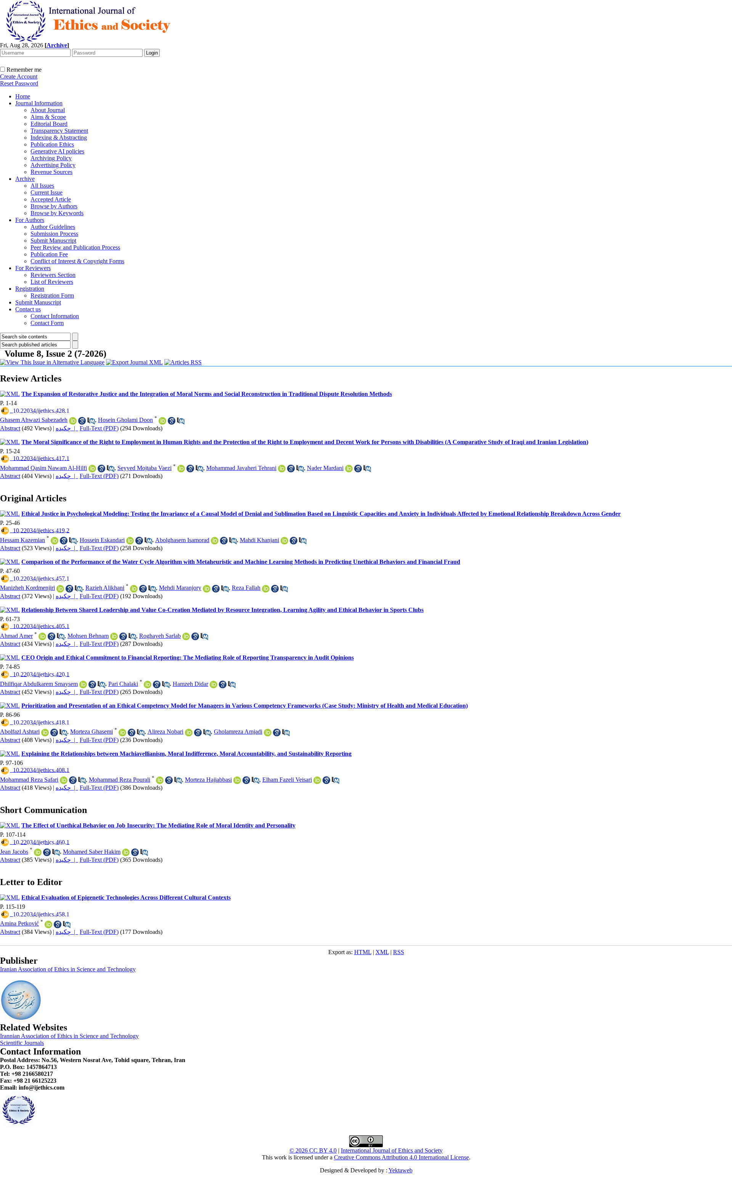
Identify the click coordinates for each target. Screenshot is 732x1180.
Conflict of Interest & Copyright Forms (77, 261)
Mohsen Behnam (88, 636)
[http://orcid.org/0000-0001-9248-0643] (181, 468)
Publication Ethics (52, 144)
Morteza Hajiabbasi (208, 779)
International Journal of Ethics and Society (392, 1150)
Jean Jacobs (14, 851)
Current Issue (46, 192)
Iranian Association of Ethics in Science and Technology (68, 969)
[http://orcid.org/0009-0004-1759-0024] (60, 588)
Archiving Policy (51, 158)
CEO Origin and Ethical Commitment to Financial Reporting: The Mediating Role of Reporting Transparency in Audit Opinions (187, 657)
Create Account (18, 76)
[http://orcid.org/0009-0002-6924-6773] (282, 468)
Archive (25, 178)
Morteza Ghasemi (91, 731)
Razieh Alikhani (104, 587)
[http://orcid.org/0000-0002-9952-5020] (206, 588)
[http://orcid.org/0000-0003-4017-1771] (147, 684)
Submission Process (54, 233)
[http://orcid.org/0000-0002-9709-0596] (38, 852)
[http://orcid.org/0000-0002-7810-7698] (284, 540)
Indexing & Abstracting (58, 137)
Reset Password (19, 83)
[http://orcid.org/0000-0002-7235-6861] (267, 732)
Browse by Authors (53, 206)
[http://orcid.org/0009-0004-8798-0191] (266, 588)
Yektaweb (400, 1170)
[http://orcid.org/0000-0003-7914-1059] (73, 421)
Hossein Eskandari (102, 540)
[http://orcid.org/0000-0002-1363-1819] (122, 732)
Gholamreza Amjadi (238, 731)
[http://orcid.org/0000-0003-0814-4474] (317, 780)
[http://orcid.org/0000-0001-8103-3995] (42, 636)
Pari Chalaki (123, 684)
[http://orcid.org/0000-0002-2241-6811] (349, 468)
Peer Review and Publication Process (75, 247)
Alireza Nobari (165, 731)
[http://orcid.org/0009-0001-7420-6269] (48, 924)
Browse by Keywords (56, 213)
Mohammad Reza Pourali (119, 779)
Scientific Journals (22, 1043)
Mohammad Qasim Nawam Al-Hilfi (43, 468)
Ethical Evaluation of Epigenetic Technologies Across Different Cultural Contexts (126, 897)
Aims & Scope (48, 117)
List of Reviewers (51, 281)
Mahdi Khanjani (259, 540)
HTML (362, 952)
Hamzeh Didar (190, 684)
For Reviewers (33, 268)
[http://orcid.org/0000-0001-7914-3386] (189, 732)
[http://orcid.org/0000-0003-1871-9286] (160, 780)
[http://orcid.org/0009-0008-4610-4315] (45, 732)
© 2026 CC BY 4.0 (313, 1150)
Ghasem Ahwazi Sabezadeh (33, 420)
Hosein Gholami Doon (125, 420)
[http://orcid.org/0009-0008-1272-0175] (54, 540)
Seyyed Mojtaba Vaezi (144, 468)
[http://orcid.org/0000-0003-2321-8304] (186, 636)
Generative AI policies (57, 151)
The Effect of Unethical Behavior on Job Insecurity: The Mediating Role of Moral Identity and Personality (158, 825)
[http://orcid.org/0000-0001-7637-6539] (134, 588)
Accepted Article (50, 199)
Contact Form (47, 323)
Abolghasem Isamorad (182, 540)
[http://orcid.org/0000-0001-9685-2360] (92, 468)
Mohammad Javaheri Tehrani (241, 468)
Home (22, 96)
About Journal (47, 110)
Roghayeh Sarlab (160, 636)
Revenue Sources (51, 172)
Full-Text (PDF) (99, 428)
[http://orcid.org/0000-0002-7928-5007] (214, 540)
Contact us (28, 309)
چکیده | (67, 428)
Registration (29, 288)
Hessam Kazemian (22, 540)
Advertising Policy (52, 165)
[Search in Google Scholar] (82, 421)
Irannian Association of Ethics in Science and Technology (69, 1036)
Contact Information (54, 316)
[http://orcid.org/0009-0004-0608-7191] (83, 684)
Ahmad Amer (16, 636)
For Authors (29, 220)
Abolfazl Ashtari (20, 731)
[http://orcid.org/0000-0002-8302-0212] (114, 636)
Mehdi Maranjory (180, 587)
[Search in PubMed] (91, 421)
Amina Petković (19, 923)
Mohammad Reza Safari (29, 779)
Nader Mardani (325, 468)
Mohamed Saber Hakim (91, 851)
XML (382, 952)
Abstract (10, 428)
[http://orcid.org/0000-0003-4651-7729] (213, 684)
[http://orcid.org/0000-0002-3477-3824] (237, 780)
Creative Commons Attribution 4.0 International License (401, 1157)
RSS (398, 952)
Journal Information (39, 103)
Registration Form (52, 295)
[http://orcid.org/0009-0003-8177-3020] (130, 540)
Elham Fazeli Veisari (287, 779)
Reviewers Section (52, 275)
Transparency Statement (59, 130)
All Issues (42, 185)
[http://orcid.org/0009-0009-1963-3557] (162, 421)
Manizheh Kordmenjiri (27, 587)
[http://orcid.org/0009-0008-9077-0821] (63, 780)
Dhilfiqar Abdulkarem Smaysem (39, 684)
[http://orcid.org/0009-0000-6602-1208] (126, 852)
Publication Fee (49, 254)
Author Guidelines (52, 227)
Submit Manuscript (53, 240)
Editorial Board (48, 124)
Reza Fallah (246, 587)
